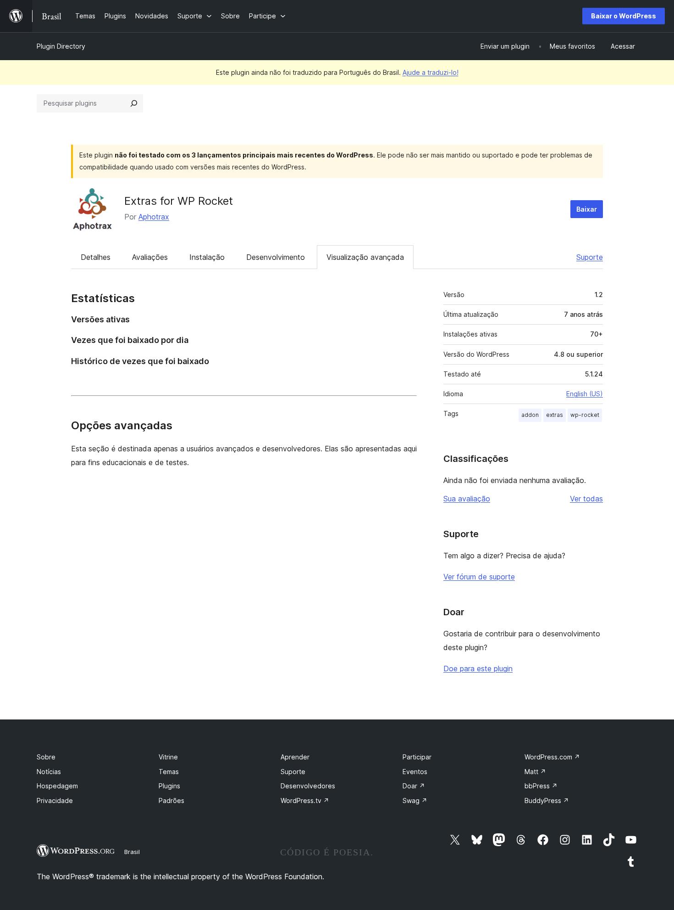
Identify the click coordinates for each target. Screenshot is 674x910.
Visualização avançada (365, 257)
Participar (417, 757)
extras (554, 414)
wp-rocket (584, 414)
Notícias (49, 771)
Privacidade (55, 800)
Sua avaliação (466, 498)
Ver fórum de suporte (479, 576)
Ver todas (586, 498)
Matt (535, 771)
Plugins (169, 786)
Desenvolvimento (275, 257)
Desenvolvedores (308, 786)
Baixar (586, 209)
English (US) (584, 394)
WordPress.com (552, 757)
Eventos (415, 771)
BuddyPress (547, 800)
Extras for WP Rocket (178, 201)
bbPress (541, 786)
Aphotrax (153, 216)
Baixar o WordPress (623, 16)
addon (530, 414)
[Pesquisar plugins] (134, 103)
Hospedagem (57, 786)
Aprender (295, 757)
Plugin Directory (61, 46)
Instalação (207, 257)
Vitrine (168, 757)
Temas (169, 771)
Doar (414, 786)
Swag (415, 800)
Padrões (171, 800)
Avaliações (150, 257)
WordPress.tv (305, 800)
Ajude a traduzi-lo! (431, 72)
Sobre (46, 757)
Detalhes (95, 257)
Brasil (132, 851)
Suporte (589, 257)
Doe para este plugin (478, 668)
